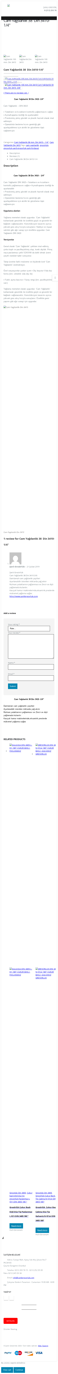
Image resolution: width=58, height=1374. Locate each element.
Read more (16, 1225)
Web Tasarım (43, 1346)
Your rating (14, 624)
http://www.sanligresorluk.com (24, 596)
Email (11, 674)
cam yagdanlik (32, 145)
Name (11, 662)
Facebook (6, 1298)
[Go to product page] (21, 967)
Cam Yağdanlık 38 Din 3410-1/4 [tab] (23, 159)
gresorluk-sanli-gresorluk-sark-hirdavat (21, 148)
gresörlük (44, 145)
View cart (7, 1370)
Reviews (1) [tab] (15, 156)
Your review (14, 632)
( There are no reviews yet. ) (16, 93)
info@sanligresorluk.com (23, 1277)
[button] (5, 9)
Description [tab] (15, 153)
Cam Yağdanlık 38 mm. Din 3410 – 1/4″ (31, 142)
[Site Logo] (15, 8)
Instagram (11, 1298)
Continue (19, 1370)
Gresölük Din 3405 (18, 1192)
